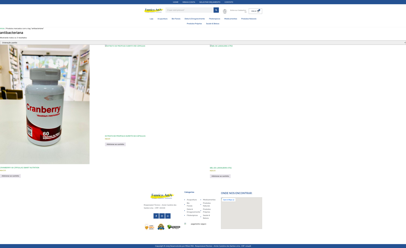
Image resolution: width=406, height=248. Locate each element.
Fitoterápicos (214, 19)
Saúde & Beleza (212, 24)
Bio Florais (176, 19)
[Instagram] (162, 216)
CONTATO (229, 2)
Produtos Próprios (194, 24)
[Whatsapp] (168, 216)
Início (2, 28)
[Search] (216, 10)
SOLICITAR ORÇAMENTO (209, 2)
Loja (151, 19)
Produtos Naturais (248, 19)
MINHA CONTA (189, 2)
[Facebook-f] (156, 216)
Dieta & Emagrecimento (195, 19)
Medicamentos (230, 19)
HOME (175, 2)
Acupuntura (162, 19)
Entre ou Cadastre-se (238, 11)
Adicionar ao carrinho (10, 176)
